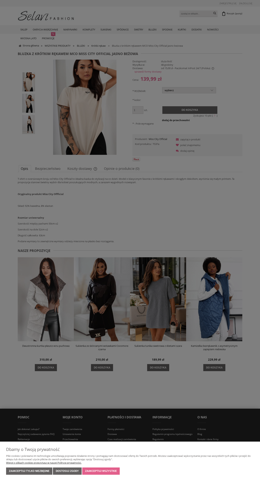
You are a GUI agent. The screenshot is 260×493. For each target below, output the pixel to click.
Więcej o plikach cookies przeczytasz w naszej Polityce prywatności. (43, 462)
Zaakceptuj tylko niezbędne (29, 471)
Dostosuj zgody (67, 471)
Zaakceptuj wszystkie (101, 471)
